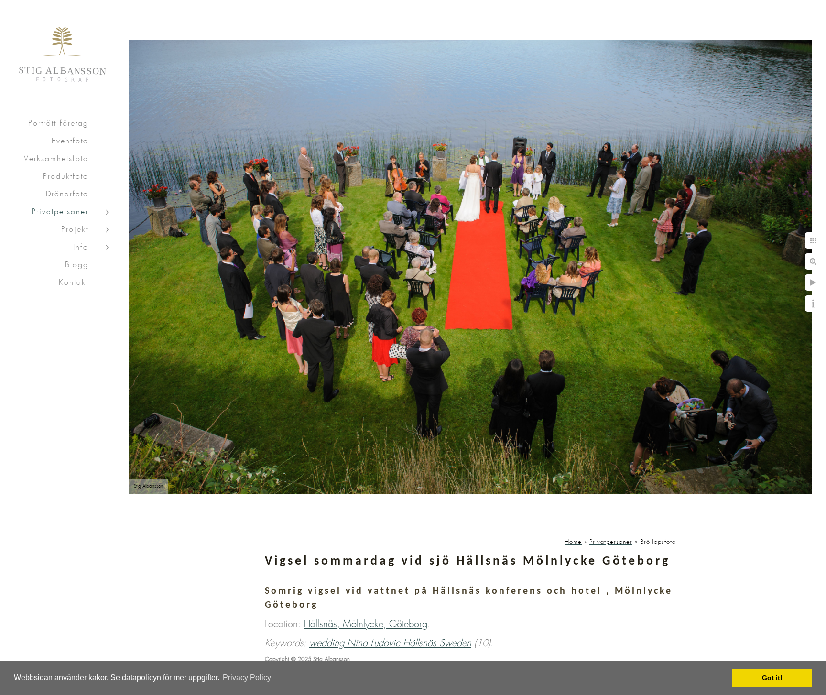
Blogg (76, 265)
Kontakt (73, 283)
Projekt (74, 230)
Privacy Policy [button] (247, 677)
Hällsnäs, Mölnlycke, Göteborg (365, 624)
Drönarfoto (67, 194)
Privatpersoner (60, 212)
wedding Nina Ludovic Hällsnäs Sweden (390, 643)
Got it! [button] (772, 678)
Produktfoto (65, 177)
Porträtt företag (58, 123)
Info (80, 247)
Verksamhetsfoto (56, 159)
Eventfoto (70, 141)
